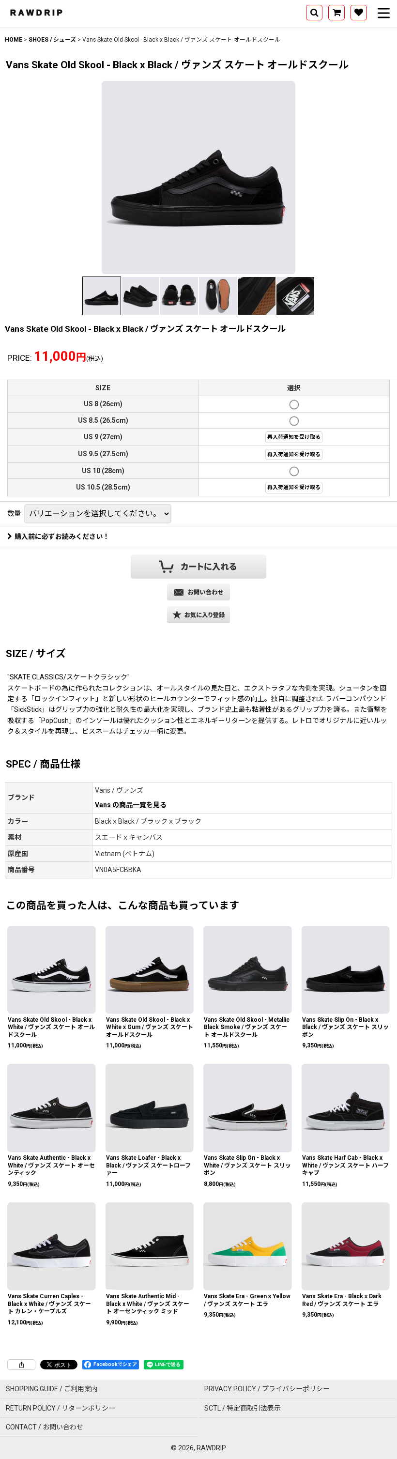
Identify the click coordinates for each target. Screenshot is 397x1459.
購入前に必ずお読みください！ (62, 536)
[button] (314, 12)
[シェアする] (21, 1364)
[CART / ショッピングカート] (336, 12)
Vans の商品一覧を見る (131, 805)
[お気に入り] (359, 12)
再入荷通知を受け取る (294, 437)
